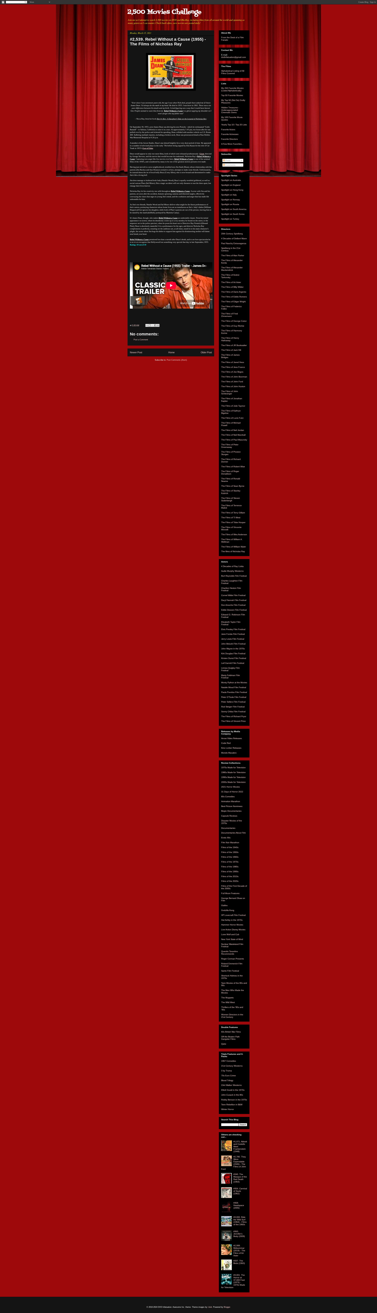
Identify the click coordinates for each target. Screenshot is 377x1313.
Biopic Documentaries (231, 811)
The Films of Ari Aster (231, 282)
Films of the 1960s (229, 857)
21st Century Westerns (232, 1066)
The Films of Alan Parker (232, 255)
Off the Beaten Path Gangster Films (230, 1037)
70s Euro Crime (228, 1075)
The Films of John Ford (232, 381)
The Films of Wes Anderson (234, 534)
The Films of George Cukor (234, 321)
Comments (230, 165)
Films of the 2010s (229, 876)
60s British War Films (231, 1032)
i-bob (210, 1307)
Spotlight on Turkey (230, 219)
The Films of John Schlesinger (229, 392)
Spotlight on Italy (229, 195)
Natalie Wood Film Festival (233, 687)
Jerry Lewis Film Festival (232, 639)
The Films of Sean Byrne (232, 486)
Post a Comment (141, 340)
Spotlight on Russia (230, 204)
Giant (201, 154)
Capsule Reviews (229, 816)
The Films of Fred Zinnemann (229, 314)
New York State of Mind (232, 939)
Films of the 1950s (229, 852)
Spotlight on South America (233, 209)
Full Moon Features (230, 893)
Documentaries (228, 828)
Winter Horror (227, 1109)
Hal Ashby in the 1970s (232, 920)
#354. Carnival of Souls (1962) (240, 1191)
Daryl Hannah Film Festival (233, 600)
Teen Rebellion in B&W (231, 1104)
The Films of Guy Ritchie (232, 326)
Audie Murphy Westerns (232, 571)
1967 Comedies (228, 1061)
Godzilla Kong (227, 910)
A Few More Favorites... (232, 144)
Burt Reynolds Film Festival (234, 576)
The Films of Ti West (230, 517)
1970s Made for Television (233, 767)
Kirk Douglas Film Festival (233, 653)
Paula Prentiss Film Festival (234, 692)
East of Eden (148, 148)
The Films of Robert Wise (233, 466)
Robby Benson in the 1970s (234, 1100)
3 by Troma (226, 1070)
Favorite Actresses (229, 134)
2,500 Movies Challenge (164, 12)
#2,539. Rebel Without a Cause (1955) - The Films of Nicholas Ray (168, 41)
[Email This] (146, 325)
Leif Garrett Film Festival (232, 663)
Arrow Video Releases (231, 738)
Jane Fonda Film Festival (233, 634)
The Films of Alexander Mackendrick (232, 268)
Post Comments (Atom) (177, 360)
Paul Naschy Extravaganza (233, 243)
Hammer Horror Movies (232, 925)
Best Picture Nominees (231, 806)
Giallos (224, 905)
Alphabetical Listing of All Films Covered (232, 72)
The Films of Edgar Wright (233, 301)
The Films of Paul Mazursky (234, 440)
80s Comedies (228, 796)
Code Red (226, 743)
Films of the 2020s (229, 881)
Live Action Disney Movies (233, 929)
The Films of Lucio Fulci (232, 418)
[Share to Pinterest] (158, 325)
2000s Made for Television (233, 782)
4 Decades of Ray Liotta (232, 566)
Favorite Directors (229, 139)
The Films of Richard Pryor (233, 716)
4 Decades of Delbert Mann (234, 238)
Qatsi (223, 1044)
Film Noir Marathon (230, 842)
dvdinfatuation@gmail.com (233, 57)
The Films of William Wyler (233, 546)
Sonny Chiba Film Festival (233, 711)
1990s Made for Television (233, 777)
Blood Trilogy (227, 1080)
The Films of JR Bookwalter (234, 345)
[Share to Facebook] (155, 325)
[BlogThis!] (149, 325)
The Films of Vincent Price (233, 721)
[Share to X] (152, 325)
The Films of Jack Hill (231, 350)
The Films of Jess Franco (233, 367)
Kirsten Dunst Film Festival (233, 658)
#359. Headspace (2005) (238, 1205)
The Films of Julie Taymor (233, 406)
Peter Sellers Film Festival (233, 702)
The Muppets (227, 997)
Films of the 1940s (229, 847)
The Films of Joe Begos (232, 372)
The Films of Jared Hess (232, 362)
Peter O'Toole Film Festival (233, 697)
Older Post (206, 352)
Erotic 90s (225, 837)
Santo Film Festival (230, 971)
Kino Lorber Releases (231, 748)
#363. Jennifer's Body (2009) (239, 1234)
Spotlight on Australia (231, 180)
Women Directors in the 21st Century (232, 1015)
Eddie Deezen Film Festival (234, 610)
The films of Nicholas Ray (233, 551)
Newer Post (136, 352)
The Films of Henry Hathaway (230, 339)
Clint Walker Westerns (231, 1085)
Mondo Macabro (229, 753)
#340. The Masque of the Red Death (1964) (240, 1178)
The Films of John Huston (233, 386)
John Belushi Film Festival (233, 644)
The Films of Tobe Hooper (233, 522)
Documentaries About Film (233, 833)
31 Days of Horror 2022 (232, 791)
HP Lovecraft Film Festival (233, 915)
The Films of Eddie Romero (234, 297)
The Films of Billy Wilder (232, 287)
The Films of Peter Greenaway (229, 445)
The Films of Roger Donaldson (230, 472)
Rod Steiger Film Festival (233, 706)
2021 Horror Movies (230, 787)
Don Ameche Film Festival (233, 605)
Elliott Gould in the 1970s (232, 1090)
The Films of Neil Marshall (233, 435)
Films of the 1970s (229, 862)
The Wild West (228, 1002)
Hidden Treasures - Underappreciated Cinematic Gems (230, 110)
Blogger (227, 1307)
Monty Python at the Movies (234, 682)
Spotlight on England (230, 185)
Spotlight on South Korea (232, 214)
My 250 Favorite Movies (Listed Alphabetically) (232, 89)
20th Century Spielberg (232, 233)
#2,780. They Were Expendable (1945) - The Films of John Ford (233, 1163)
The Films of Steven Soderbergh (230, 499)
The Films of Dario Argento (233, 292)
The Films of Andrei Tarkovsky (230, 276)
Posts (227, 160)
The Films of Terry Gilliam (233, 512)
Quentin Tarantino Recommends (229, 952)
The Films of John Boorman (234, 377)
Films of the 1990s (229, 871)
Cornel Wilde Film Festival (233, 595)
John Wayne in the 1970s (233, 648)
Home (171, 352)
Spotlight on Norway (230, 199)
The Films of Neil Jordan (232, 430)
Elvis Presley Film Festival (233, 629)
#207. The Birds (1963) (239, 1262)
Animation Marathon (230, 801)
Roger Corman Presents (232, 959)
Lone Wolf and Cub (230, 934)
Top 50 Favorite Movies (232, 95)
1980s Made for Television (233, 772)
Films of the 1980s (229, 866)
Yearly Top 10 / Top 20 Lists (234, 124)
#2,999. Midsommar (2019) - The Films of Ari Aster (239, 1250)
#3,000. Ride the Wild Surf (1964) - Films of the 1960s (240, 1221)
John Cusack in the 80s (232, 1095)
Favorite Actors (228, 129)
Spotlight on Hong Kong (232, 190)
